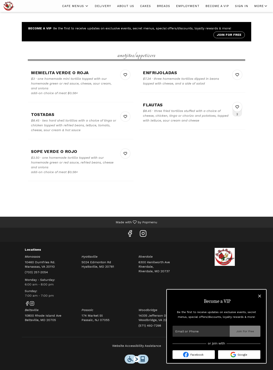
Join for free (229, 35)
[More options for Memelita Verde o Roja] (125, 75)
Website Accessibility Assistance (136, 346)
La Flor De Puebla (224, 257)
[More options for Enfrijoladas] (237, 75)
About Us (125, 6)
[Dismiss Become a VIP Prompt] (259, 296)
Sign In (241, 6)
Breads (163, 6)
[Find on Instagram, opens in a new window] (143, 235)
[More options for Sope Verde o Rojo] (125, 153)
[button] (75, 6)
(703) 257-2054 (36, 272)
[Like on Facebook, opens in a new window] (130, 235)
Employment (187, 6)
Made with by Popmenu (80, 222)
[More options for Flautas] (237, 107)
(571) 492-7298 (149, 325)
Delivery (103, 6)
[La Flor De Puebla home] (21, 6)
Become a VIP (217, 6)
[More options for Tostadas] (125, 116)
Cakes (145, 6)
